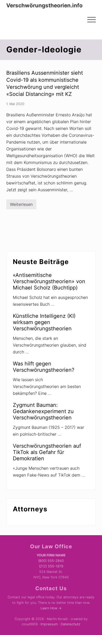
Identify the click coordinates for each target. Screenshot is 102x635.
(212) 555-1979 (51, 566)
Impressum (49, 624)
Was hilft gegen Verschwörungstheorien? (43, 366)
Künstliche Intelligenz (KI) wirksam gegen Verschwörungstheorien (44, 322)
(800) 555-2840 (51, 561)
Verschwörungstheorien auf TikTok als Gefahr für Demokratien (47, 452)
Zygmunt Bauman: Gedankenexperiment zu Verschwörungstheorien (43, 411)
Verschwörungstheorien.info (44, 5)
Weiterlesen (21, 205)
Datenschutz (70, 624)
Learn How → (51, 608)
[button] (91, 19)
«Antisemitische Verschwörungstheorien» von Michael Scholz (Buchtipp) (49, 281)
